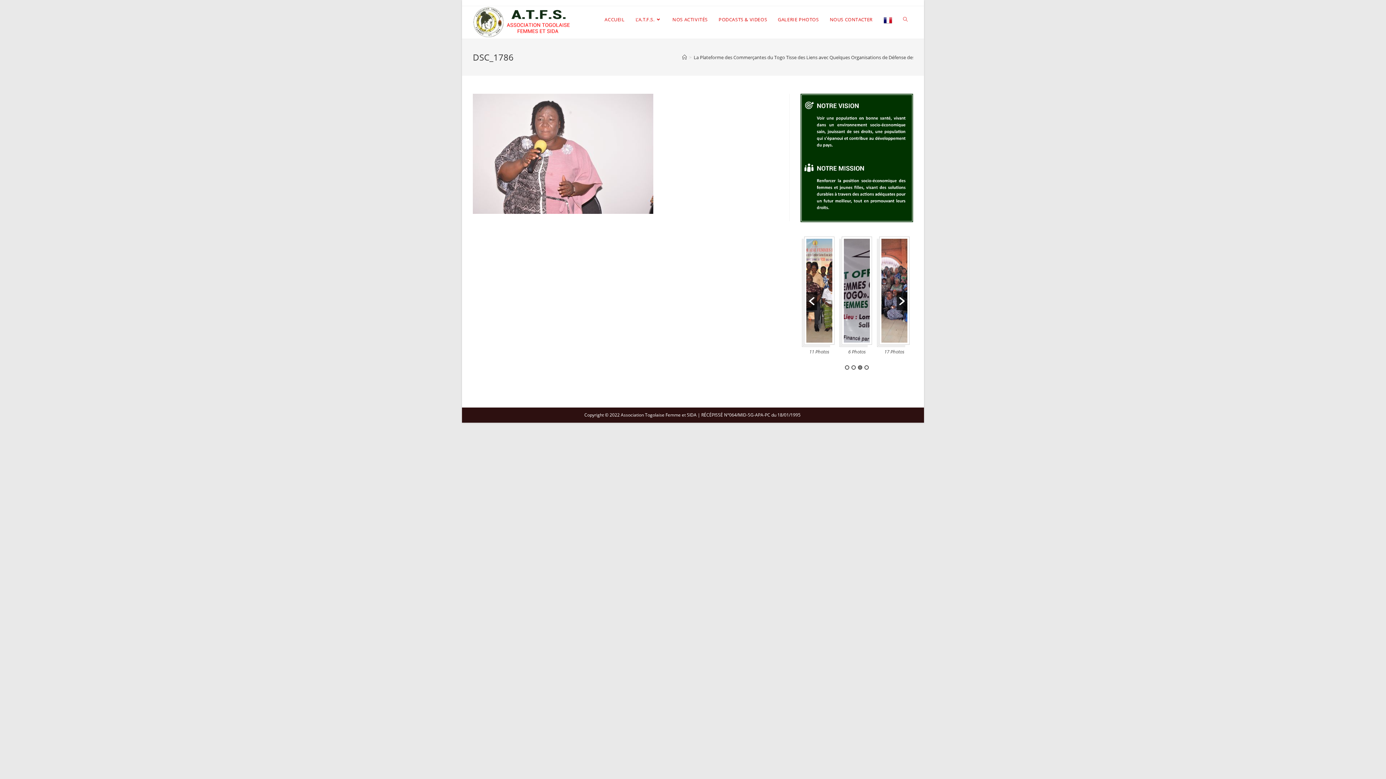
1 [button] (847, 367)
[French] (888, 19)
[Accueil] (684, 57)
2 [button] (853, 367)
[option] (819, 298)
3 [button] (860, 367)
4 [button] (866, 367)
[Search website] (905, 19)
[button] (811, 301)
